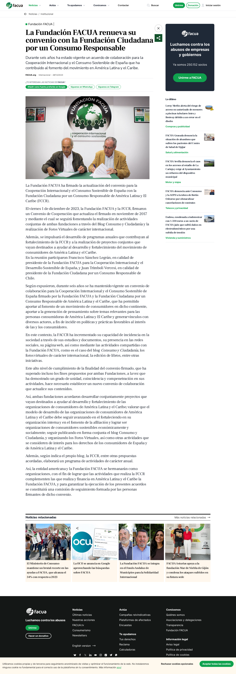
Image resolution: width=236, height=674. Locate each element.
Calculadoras (127, 649)
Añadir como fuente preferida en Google (46, 87)
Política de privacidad (179, 649)
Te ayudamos (74, 5)
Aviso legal (172, 644)
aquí (119, 667)
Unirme (179, 5)
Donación (193, 5)
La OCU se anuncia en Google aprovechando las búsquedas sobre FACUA (91, 568)
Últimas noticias (82, 614)
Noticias (33, 5)
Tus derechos (127, 639)
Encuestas (125, 625)
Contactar (123, 5)
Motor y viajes (173, 182)
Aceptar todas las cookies (216, 663)
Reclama (124, 644)
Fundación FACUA (177, 630)
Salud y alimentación (177, 152)
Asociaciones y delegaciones (183, 620)
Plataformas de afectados (135, 620)
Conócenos (99, 5)
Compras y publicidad (178, 126)
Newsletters (79, 635)
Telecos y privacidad (177, 208)
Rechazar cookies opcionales (177, 663)
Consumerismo (81, 630)
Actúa (52, 5)
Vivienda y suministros (178, 237)
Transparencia (174, 625)
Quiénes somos (175, 614)
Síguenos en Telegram (108, 87)
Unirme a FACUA (190, 77)
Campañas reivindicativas (134, 614)
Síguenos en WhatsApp (82, 87)
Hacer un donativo (38, 635)
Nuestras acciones (83, 620)
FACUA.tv (78, 625)
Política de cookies (177, 654)
